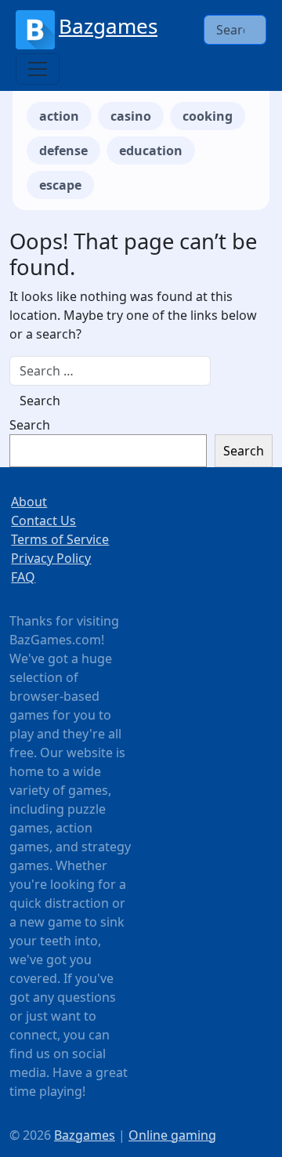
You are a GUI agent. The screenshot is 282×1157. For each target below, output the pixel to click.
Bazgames (108, 26)
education (151, 150)
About (29, 501)
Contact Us (43, 520)
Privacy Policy (51, 558)
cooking (208, 116)
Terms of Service (60, 539)
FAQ (23, 577)
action (59, 116)
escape (60, 185)
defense (63, 150)
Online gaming (172, 1135)
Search (29, 424)
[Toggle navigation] (38, 69)
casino (130, 116)
